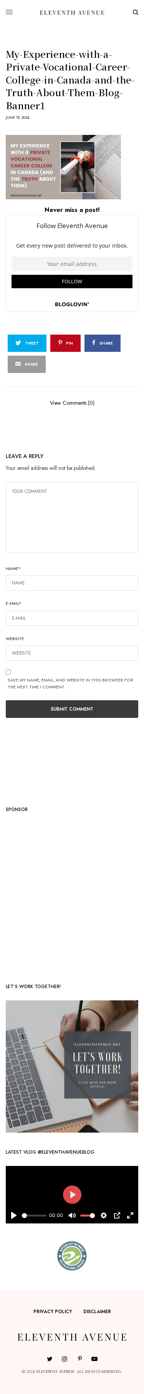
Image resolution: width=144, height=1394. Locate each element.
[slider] (34, 1215)
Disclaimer (97, 1311)
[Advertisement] (72, 895)
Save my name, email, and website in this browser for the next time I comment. (70, 683)
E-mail (14, 603)
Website (15, 638)
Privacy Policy (52, 1311)
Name (13, 568)
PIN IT (76, 166)
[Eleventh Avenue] (72, 12)
